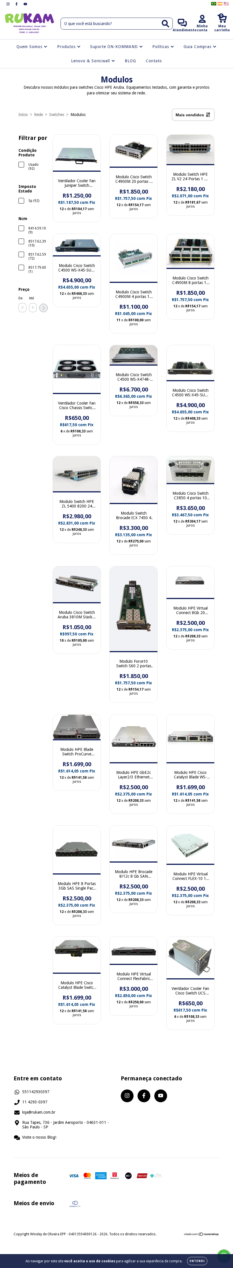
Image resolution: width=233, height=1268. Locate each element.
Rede (38, 114)
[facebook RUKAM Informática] (17, 4)
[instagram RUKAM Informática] (8, 4)
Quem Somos (30, 46)
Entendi (197, 1261)
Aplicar (43, 308)
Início (23, 114)
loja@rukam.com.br (38, 1112)
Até (31, 298)
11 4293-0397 (34, 1102)
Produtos (67, 46)
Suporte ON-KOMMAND (114, 46)
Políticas (161, 46)
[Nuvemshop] (201, 1235)
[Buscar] (165, 23)
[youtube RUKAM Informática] (25, 4)
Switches (56, 114)
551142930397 (35, 1091)
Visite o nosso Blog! (39, 1137)
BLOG (130, 61)
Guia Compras (198, 46)
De (20, 298)
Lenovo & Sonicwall (91, 61)
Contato (154, 61)
